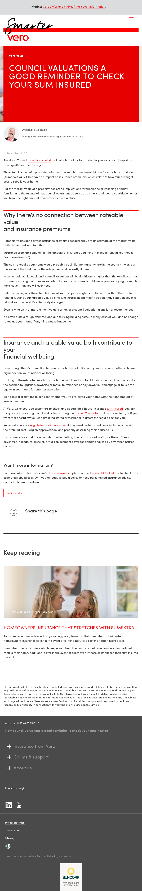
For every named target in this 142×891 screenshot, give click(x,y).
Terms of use (12, 830)
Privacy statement (15, 822)
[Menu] (131, 19)
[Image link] (18, 38)
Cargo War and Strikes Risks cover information (74, 6)
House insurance (59, 473)
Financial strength (15, 788)
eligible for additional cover (48, 425)
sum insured (115, 408)
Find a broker (15, 492)
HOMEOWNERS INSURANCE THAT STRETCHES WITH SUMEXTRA (69, 627)
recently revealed (39, 160)
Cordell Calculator (86, 413)
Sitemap (10, 838)
